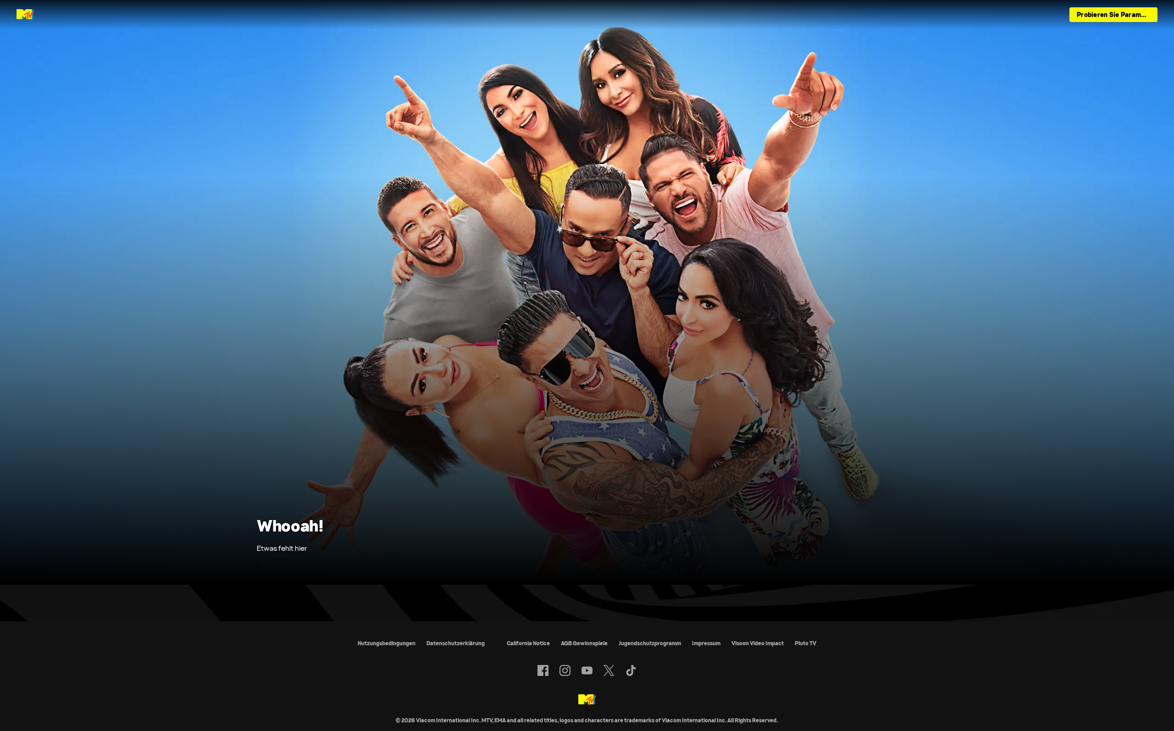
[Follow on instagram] (564, 670)
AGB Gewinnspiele (584, 643)
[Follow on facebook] (542, 670)
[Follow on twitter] (609, 670)
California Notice (528, 643)
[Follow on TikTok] (631, 670)
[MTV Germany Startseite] (25, 14)
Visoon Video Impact (757, 643)
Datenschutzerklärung (455, 643)
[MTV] (587, 700)
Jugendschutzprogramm (650, 643)
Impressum (706, 643)
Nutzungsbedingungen (386, 643)
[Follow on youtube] (587, 670)
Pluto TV (805, 643)
